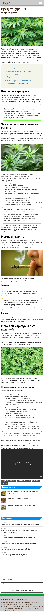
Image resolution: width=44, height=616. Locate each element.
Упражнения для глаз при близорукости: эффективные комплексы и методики (19, 531)
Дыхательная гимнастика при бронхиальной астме (18, 538)
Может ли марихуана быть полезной (18, 81)
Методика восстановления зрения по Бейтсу (16, 549)
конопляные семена (13, 289)
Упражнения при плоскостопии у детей (14, 555)
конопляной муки (33, 433)
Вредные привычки (23, 481)
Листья (9, 77)
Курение (13, 481)
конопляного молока (27, 436)
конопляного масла (11, 436)
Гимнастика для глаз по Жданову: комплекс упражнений (20, 524)
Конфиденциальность (22, 599)
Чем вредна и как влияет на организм (18, 71)
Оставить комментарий (22, 591)
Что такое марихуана (12, 68)
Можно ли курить (11, 74)
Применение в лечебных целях (18, 83)
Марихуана (36, 481)
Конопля (4, 483)
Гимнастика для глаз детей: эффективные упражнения (19, 543)
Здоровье (5, 481)
